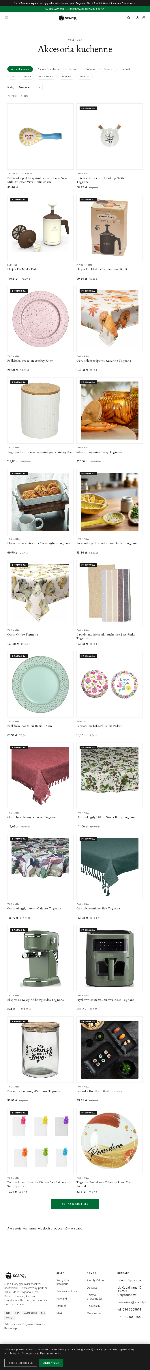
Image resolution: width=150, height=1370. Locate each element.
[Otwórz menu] (6, 18)
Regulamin (93, 1305)
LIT (12, 76)
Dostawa (92, 1287)
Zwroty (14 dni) (96, 1280)
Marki (60, 1313)
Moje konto (94, 1313)
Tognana (67, 76)
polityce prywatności (49, 1353)
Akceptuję (51, 1363)
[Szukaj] (128, 17)
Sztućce (62, 1305)
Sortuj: (11, 87)
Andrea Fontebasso (49, 69)
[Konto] (137, 17)
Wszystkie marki (20, 69)
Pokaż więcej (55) (75, 1204)
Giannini (108, 69)
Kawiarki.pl (11, 1328)
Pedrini (27, 76)
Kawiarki (62, 1298)
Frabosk (90, 69)
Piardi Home (46, 76)
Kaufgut (125, 69)
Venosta (84, 76)
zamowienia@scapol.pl (131, 1302)
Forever (73, 69)
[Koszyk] (144, 17)
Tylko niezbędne (21, 1363)
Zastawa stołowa (67, 1291)
